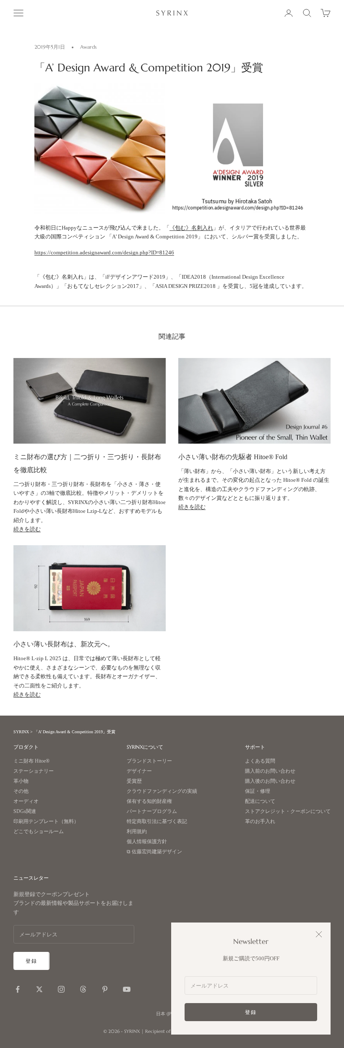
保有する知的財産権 (149, 801)
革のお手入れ (260, 821)
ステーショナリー (33, 771)
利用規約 (137, 831)
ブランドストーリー (149, 761)
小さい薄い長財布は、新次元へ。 (63, 644)
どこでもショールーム (38, 831)
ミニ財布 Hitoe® (31, 761)
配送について (260, 801)
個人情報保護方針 (147, 841)
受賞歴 (134, 781)
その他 (21, 791)
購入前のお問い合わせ (270, 771)
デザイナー (139, 771)
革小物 (21, 781)
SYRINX (21, 731)
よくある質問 (260, 761)
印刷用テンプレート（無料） (46, 821)
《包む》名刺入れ (191, 228)
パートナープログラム (152, 811)
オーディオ (26, 801)
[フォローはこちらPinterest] (105, 989)
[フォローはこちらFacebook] (17, 989)
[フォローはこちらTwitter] (39, 989)
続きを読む (27, 529)
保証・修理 (257, 791)
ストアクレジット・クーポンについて (288, 811)
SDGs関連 (24, 811)
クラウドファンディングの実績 (162, 791)
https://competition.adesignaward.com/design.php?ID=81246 (104, 252)
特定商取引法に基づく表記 (157, 821)
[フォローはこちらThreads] (83, 989)
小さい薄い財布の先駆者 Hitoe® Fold (232, 456)
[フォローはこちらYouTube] (126, 989)
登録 (251, 1012)
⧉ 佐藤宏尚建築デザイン (154, 852)
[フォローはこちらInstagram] (61, 989)
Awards (88, 47)
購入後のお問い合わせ (270, 781)
